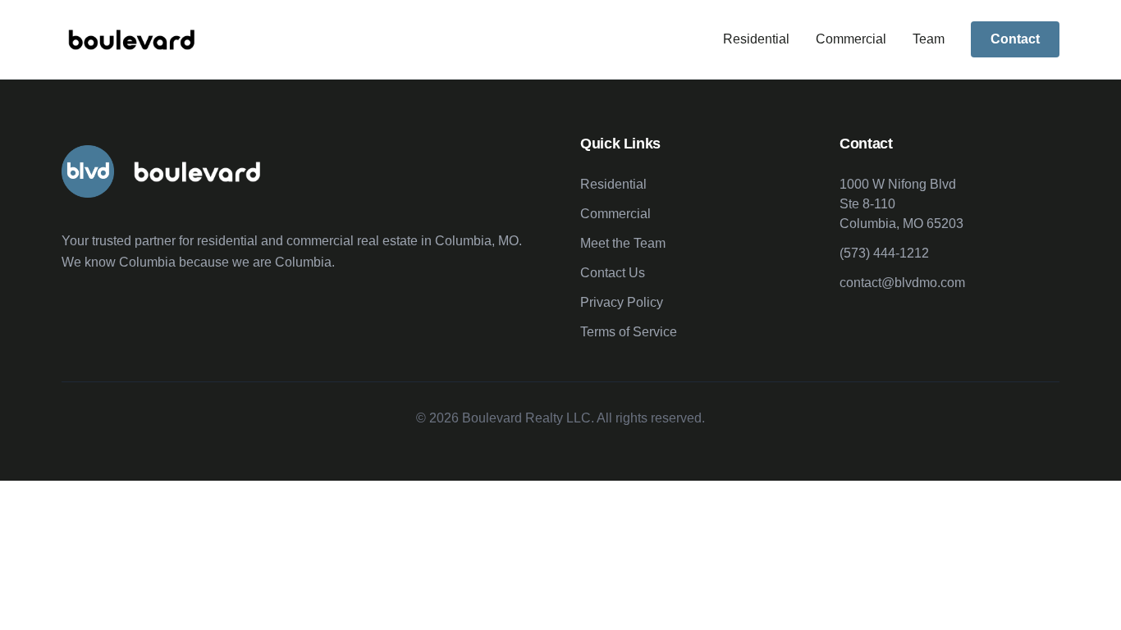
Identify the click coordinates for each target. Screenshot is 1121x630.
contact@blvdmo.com (902, 283)
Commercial (851, 39)
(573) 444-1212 (884, 253)
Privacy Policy (621, 302)
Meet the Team (623, 243)
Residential (756, 39)
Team (929, 39)
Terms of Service (628, 332)
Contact (1015, 39)
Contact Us (612, 273)
